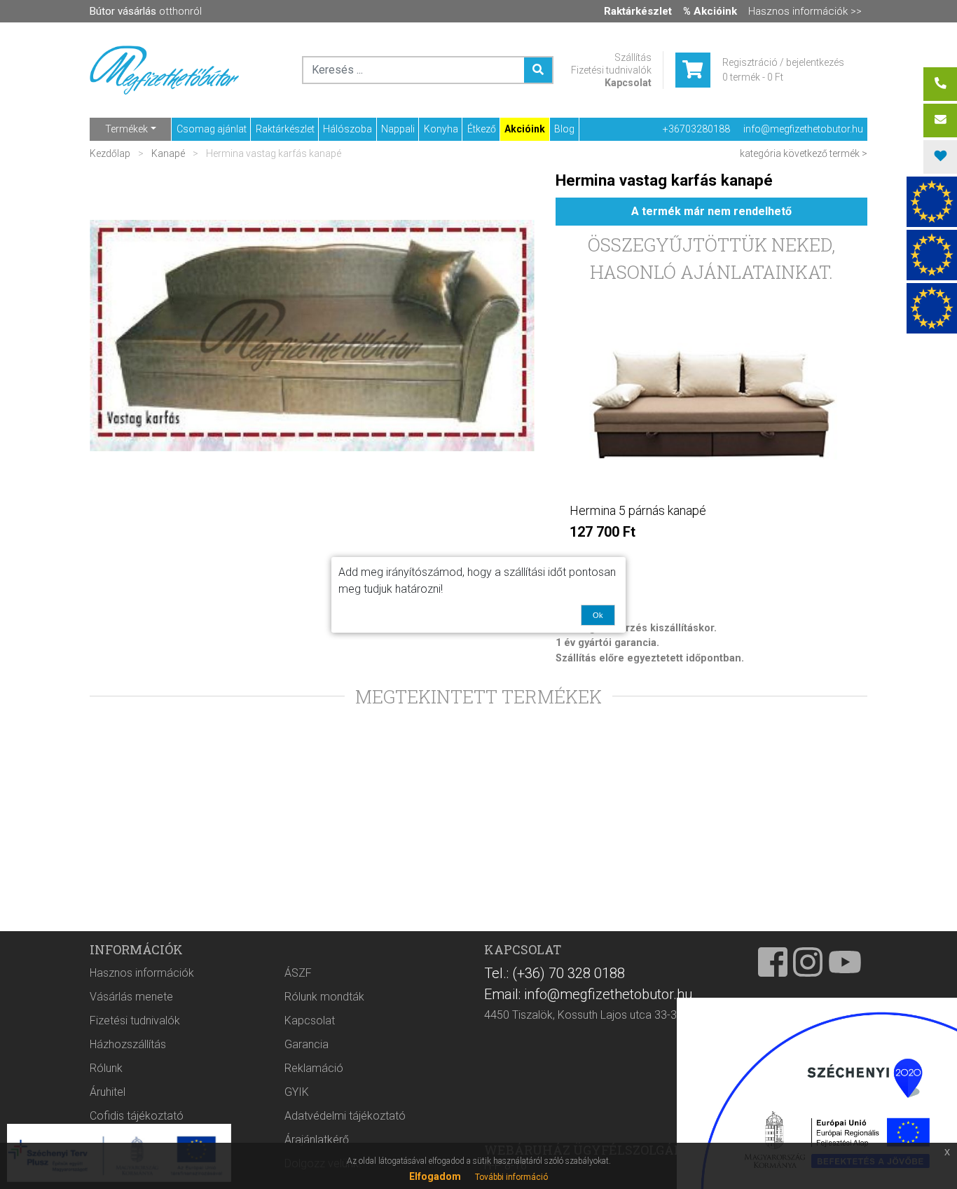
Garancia (306, 1044)
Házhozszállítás (128, 1044)
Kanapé (168, 153)
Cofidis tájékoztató (137, 1115)
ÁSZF (298, 973)
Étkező (481, 129)
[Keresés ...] (538, 70)
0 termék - (752, 77)
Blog (564, 129)
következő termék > (825, 153)
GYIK (296, 1092)
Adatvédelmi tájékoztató (345, 1115)
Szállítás (633, 57)
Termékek (126, 129)
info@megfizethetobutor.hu (803, 129)
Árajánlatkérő (316, 1139)
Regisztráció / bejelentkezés (783, 62)
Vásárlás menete (131, 996)
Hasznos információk (142, 973)
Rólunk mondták (324, 996)
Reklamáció (313, 1068)
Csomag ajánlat (212, 129)
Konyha (441, 129)
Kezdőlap (111, 153)
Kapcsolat (628, 82)
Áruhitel (107, 1092)
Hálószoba (347, 129)
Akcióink (524, 129)
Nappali (398, 129)
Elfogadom (435, 1176)
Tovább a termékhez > (712, 560)
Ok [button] (598, 615)
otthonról (146, 11)
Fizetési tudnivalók (611, 70)
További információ (511, 1177)
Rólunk (106, 1068)
